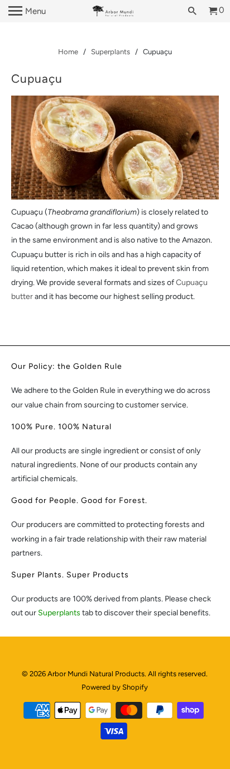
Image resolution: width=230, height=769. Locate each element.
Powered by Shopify (115, 687)
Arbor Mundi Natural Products (96, 674)
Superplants (60, 613)
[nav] (27, 11)
